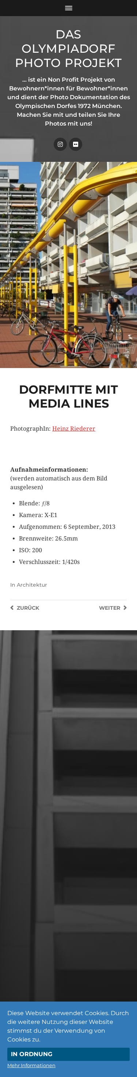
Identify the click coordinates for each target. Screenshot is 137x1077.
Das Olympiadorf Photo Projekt (68, 48)
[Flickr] (75, 144)
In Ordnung (31, 1054)
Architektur (32, 585)
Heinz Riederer (73, 428)
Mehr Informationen (31, 1065)
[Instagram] (60, 144)
